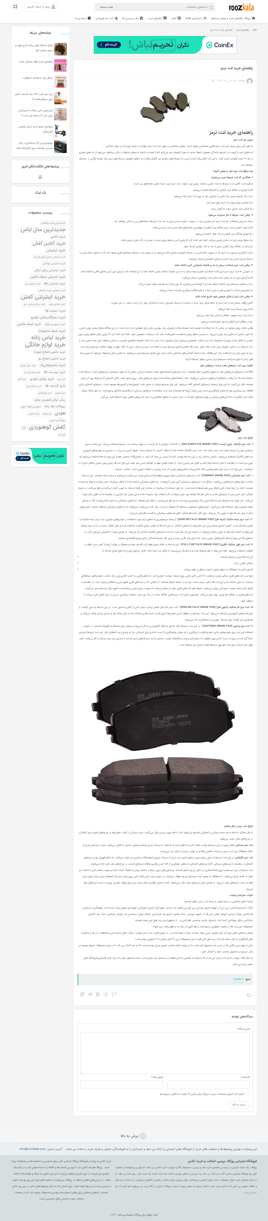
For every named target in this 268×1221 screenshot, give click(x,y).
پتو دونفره (47, 413)
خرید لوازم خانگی (45, 345)
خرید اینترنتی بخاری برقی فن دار (49, 257)
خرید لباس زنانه (48, 337)
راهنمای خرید (242, 30)
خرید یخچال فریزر (34, 386)
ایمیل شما (158, 1077)
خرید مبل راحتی (28, 365)
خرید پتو (61, 379)
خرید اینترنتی (55, 250)
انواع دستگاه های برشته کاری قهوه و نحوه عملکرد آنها (34, 48)
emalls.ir (238, 979)
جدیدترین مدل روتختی (53, 223)
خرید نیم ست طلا (54, 372)
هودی (60, 413)
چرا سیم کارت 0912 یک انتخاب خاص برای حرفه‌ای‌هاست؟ (34, 96)
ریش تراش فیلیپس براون (49, 399)
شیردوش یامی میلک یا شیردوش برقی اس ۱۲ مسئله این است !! (35, 113)
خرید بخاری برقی (57, 304)
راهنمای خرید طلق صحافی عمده (36, 62)
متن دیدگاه (243, 1029)
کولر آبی (62, 434)
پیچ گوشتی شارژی (57, 420)
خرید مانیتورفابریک (52, 365)
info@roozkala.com (33, 1149)
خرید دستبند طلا (55, 310)
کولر (24, 428)
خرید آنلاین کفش (49, 243)
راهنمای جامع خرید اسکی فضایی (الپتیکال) (35, 129)
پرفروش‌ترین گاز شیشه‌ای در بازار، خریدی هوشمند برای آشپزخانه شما (35, 145)
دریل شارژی (60, 393)
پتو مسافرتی (33, 413)
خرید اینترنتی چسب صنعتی (51, 290)
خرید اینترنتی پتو (32, 284)
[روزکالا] (240, 7)
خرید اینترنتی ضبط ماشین (47, 276)
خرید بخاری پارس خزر (34, 304)
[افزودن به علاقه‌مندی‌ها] (213, 81)
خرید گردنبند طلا (55, 385)
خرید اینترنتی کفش (43, 297)
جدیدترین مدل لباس (43, 230)
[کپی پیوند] (82, 995)
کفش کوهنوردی (47, 427)
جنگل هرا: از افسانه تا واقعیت (37, 78)
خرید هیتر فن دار (32, 372)
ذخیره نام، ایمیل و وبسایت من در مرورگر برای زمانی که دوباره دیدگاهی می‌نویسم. (201, 1094)
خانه (255, 30)
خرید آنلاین (57, 236)
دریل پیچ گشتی (45, 393)
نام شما (246, 1077)
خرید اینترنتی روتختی (54, 264)
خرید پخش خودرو (42, 379)
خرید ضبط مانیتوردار (51, 331)
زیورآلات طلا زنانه (54, 406)
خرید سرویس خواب (55, 324)
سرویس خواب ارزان (31, 407)
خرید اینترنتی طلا (54, 283)
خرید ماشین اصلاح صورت (49, 352)
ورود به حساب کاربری (38, 7)
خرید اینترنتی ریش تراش (49, 270)
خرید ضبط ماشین (29, 324)
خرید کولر (22, 379)
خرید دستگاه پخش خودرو (48, 317)
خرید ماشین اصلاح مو (51, 358)
